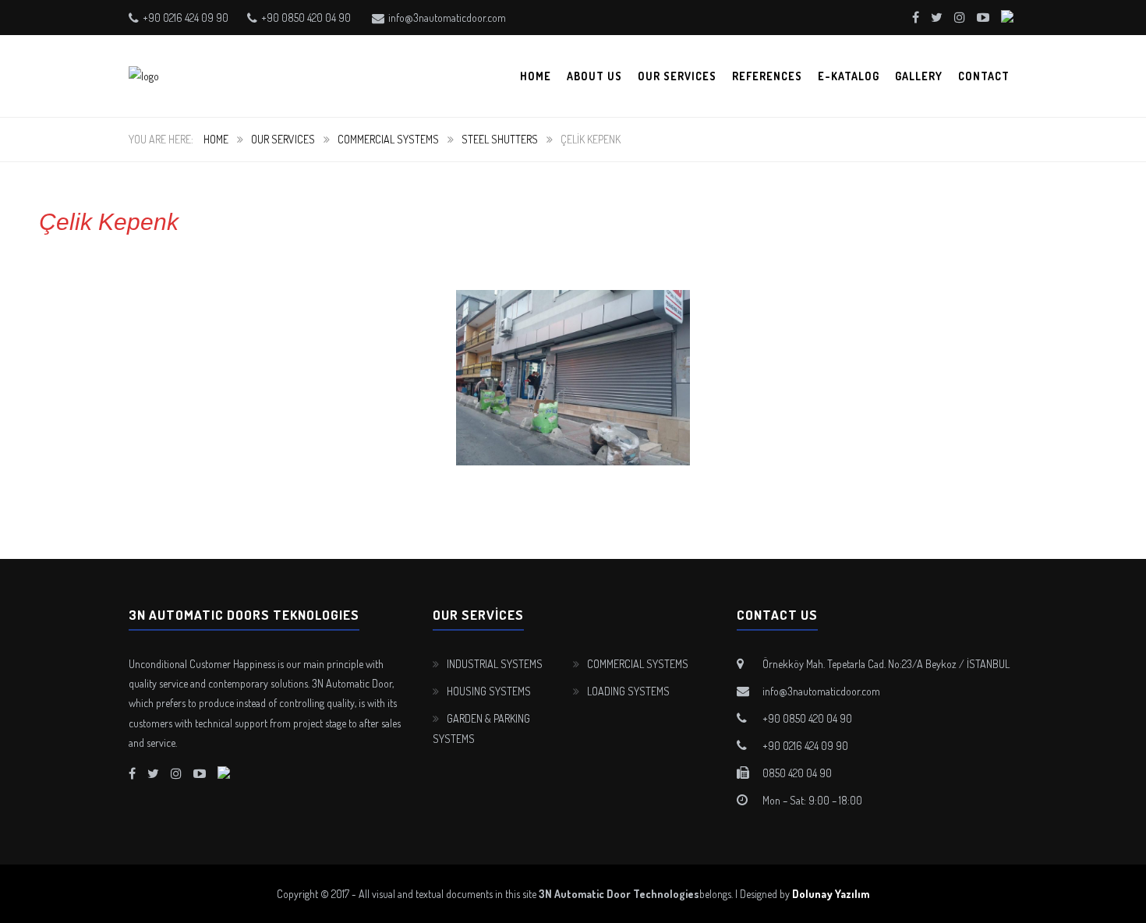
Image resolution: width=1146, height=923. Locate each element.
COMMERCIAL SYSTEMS (388, 139)
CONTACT (984, 76)
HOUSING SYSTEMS (489, 691)
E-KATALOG (848, 76)
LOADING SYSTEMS (628, 691)
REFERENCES (767, 76)
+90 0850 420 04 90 (306, 17)
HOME (535, 76)
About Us (594, 76)
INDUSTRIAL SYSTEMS (495, 663)
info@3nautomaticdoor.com (447, 17)
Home (215, 139)
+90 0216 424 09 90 (185, 17)
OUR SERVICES (677, 76)
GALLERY (919, 76)
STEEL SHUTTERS (500, 139)
